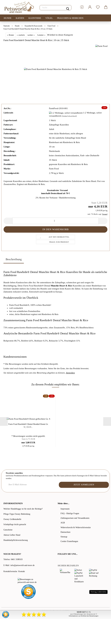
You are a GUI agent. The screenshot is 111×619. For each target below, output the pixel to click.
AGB (63, 523)
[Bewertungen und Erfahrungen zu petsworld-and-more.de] (28, 581)
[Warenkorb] (106, 7)
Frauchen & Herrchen (70, 18)
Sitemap (64, 537)
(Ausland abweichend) (69, 116)
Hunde (7, 18)
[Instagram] (70, 560)
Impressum (65, 509)
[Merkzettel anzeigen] (98, 7)
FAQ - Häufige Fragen (70, 513)
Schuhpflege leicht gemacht (14, 524)
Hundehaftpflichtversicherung (15, 540)
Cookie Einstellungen (69, 541)
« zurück (21, 35)
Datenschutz (65, 532)
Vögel (49, 18)
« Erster (10, 35)
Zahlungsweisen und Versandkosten (75, 518)
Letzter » (41, 35)
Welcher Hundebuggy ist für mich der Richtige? (23, 509)
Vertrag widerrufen (98, 592)
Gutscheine (7, 530)
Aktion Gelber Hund (11, 535)
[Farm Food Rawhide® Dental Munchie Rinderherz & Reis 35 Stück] (55, 69)
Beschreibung (14, 259)
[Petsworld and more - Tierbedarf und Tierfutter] (19, 7)
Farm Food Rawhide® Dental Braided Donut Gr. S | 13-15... (28, 425)
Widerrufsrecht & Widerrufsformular (76, 527)
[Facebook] (59, 560)
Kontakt (21, 571)
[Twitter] (63, 560)
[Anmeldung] (90, 7)
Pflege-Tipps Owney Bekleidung (16, 514)
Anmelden (70, 373)
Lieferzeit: (8, 113)
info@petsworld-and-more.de (22, 565)
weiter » (31, 35)
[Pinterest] (67, 560)
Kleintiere (34, 18)
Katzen (20, 18)
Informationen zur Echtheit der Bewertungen (83, 616)
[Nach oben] (103, 614)
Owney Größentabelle (12, 519)
